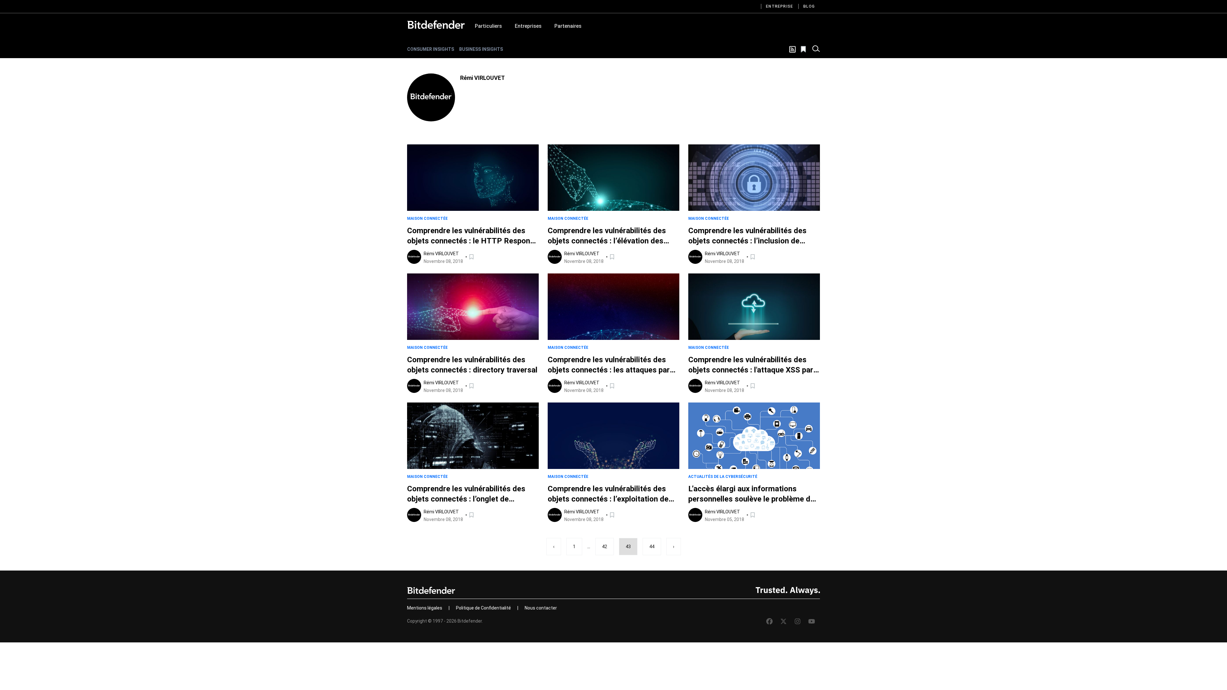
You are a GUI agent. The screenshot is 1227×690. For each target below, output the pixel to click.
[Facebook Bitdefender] (769, 621)
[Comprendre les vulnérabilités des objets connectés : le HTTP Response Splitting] (473, 177)
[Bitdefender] (436, 24)
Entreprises (528, 26)
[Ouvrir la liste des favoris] (804, 49)
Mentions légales (424, 607)
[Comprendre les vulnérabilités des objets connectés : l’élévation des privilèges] (613, 177)
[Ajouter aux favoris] (472, 256)
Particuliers (488, 26)
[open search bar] (816, 49)
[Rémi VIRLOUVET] (431, 97)
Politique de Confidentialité (483, 607)
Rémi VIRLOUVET (441, 253)
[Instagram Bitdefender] (797, 621)
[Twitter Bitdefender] (783, 621)
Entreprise (779, 6)
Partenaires (568, 26)
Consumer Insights (430, 49)
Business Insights (481, 49)
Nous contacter (541, 607)
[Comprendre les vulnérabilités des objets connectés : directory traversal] (473, 306)
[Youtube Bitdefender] (811, 621)
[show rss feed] (792, 49)
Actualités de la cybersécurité (722, 476)
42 (604, 546)
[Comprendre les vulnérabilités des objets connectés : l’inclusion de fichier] (754, 177)
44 (651, 546)
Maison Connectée (427, 218)
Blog (809, 6)
